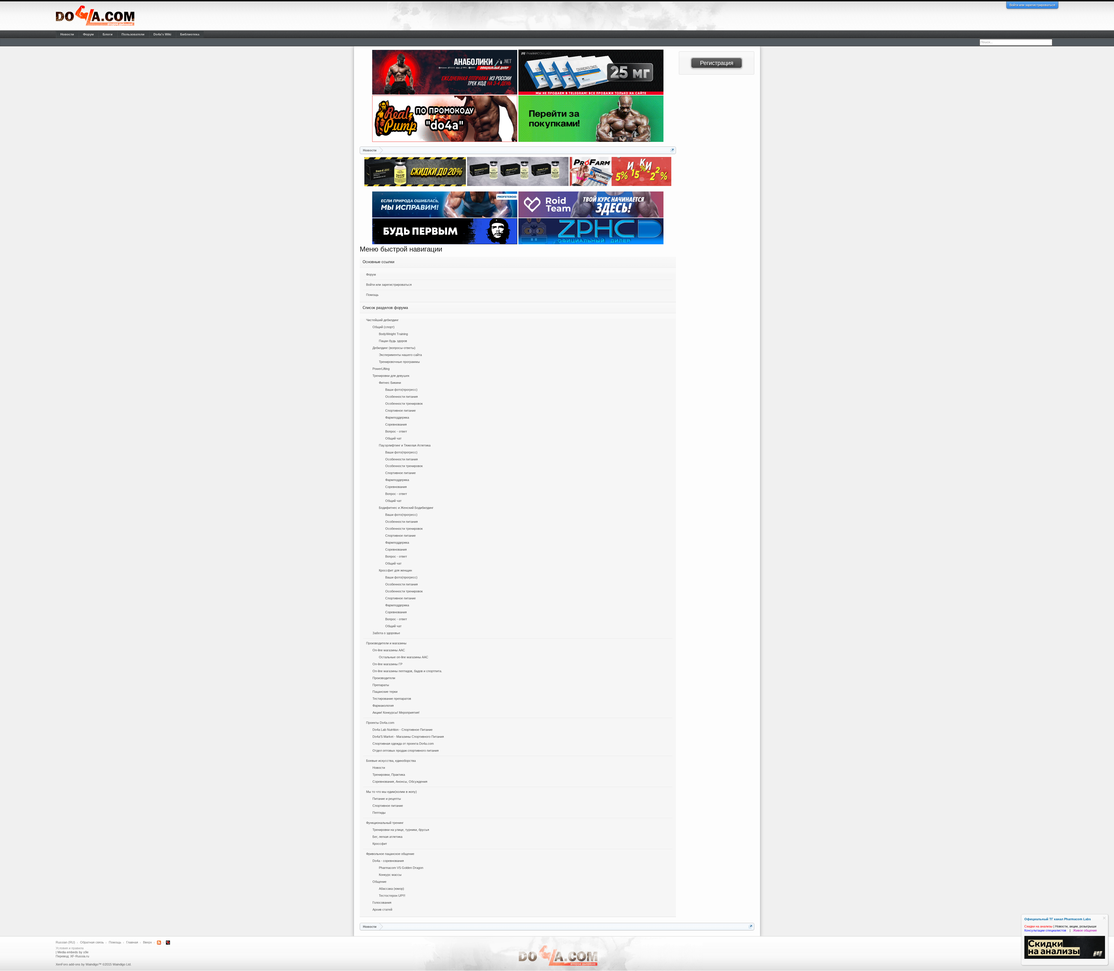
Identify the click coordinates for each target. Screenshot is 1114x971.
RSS (159, 943)
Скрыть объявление (1104, 918)
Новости (67, 34)
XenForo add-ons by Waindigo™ (79, 964)
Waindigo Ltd (122, 964)
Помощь (372, 294)
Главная (132, 942)
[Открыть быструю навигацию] (672, 150)
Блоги (108, 34)
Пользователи (133, 34)
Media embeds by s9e (72, 952)
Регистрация (716, 63)
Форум (371, 274)
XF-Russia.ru (79, 956)
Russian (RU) (65, 942)
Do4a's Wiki (162, 34)
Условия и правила (70, 948)
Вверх (147, 942)
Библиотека (189, 34)
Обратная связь (92, 942)
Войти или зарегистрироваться (1032, 5)
